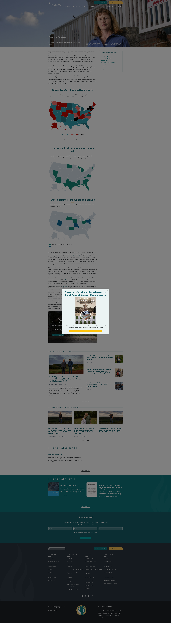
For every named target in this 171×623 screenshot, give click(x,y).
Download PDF (85, 331)
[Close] (107, 290)
